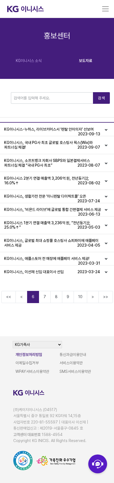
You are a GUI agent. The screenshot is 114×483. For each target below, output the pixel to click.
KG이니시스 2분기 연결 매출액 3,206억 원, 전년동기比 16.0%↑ (52, 180)
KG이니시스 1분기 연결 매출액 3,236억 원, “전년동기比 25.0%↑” (52, 225)
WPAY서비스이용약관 (32, 371)
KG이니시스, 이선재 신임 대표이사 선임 (52, 272)
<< (8, 297)
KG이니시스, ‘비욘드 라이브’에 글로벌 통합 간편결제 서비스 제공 (52, 211)
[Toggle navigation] (105, 9)
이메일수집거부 (27, 363)
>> (105, 297)
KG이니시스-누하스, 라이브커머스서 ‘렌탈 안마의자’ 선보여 (52, 131)
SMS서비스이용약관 (75, 371)
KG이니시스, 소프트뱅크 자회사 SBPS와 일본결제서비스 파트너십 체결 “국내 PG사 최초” (52, 162)
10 (80, 297)
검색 (101, 98)
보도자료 (85, 60)
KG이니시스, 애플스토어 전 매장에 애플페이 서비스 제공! (52, 260)
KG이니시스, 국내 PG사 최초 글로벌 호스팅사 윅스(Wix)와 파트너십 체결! (52, 144)
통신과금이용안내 (72, 354)
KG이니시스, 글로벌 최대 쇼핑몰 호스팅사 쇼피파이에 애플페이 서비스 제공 (52, 242)
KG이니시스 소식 (29, 60)
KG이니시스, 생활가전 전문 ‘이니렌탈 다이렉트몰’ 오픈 (52, 198)
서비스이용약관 (71, 363)
